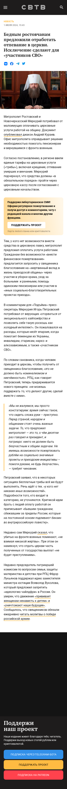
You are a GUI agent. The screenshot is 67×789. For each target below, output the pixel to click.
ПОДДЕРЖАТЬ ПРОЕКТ (26, 225)
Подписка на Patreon (33, 774)
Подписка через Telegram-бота (33, 754)
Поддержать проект (33, 764)
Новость (9, 21)
